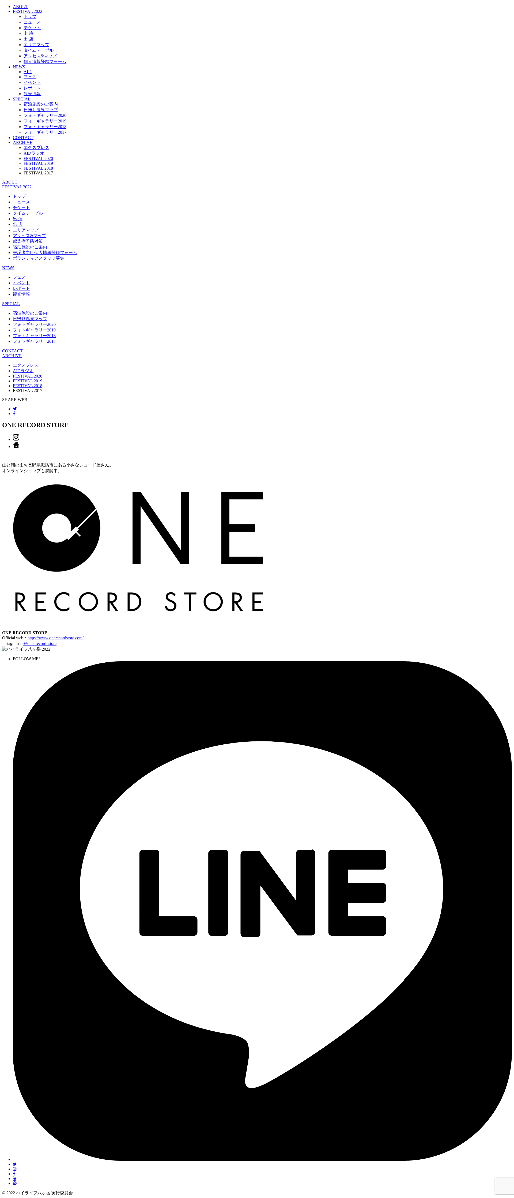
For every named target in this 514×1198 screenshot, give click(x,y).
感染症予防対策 (28, 241)
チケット (32, 27)
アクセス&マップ (40, 56)
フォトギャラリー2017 (45, 132)
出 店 (28, 39)
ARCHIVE (22, 142)
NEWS (19, 67)
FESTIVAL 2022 (17, 187)
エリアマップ (36, 44)
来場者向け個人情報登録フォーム (45, 252)
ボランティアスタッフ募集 (38, 258)
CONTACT (23, 137)
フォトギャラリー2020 (45, 115)
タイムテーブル (39, 50)
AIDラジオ (34, 153)
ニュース (32, 22)
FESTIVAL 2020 (38, 158)
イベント (32, 82)
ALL (28, 71)
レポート (32, 88)
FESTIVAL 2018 (38, 168)
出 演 (28, 33)
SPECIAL (22, 99)
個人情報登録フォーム (45, 61)
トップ (30, 16)
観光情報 (32, 93)
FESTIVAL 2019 (38, 163)
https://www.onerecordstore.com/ (56, 638)
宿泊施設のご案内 (41, 104)
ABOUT (20, 6)
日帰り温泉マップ (41, 109)
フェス (30, 76)
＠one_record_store (39, 643)
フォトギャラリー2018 (45, 126)
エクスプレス (36, 147)
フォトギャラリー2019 (45, 121)
